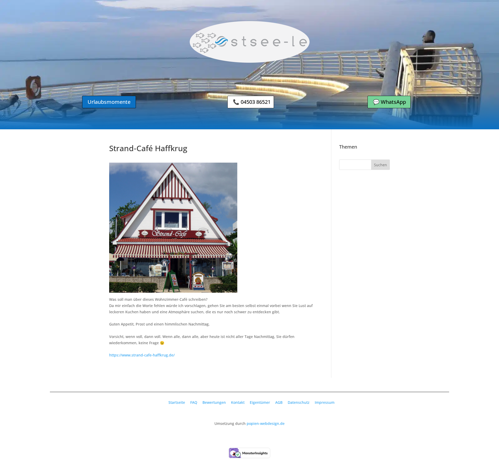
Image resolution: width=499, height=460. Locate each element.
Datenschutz (299, 402)
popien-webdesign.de (266, 423)
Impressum (324, 402)
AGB (279, 402)
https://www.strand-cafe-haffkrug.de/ (142, 355)
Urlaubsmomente (109, 101)
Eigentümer (260, 402)
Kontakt (238, 402)
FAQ (193, 402)
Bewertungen (214, 402)
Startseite (176, 402)
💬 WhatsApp (389, 101)
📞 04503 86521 (252, 101)
